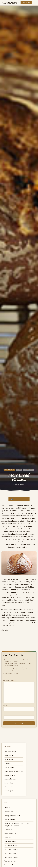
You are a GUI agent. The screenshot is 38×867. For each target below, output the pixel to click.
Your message (8, 680)
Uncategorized (9, 787)
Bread (19, 469)
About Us (8, 808)
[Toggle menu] (34, 2)
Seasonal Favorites (10, 779)
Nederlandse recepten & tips (14, 771)
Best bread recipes (10, 751)
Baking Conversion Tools (12, 816)
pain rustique (28, 469)
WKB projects (9, 469)
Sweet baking (9, 783)
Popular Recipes (10, 775)
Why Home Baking (10, 841)
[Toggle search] (19, 2)
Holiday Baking (9, 767)
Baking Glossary (10, 819)
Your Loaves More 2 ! (11, 853)
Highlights (8, 763)
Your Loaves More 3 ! (11, 857)
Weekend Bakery (9, 2)
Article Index (9, 812)
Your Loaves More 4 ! (11, 861)
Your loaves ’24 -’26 (11, 845)
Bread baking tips (10, 755)
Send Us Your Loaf (10, 834)
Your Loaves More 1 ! (11, 849)
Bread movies (9, 759)
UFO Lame (8, 837)
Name (5, 706)
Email (5, 714)
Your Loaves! (9, 865)
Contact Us (8, 830)
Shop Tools (26, 2)
